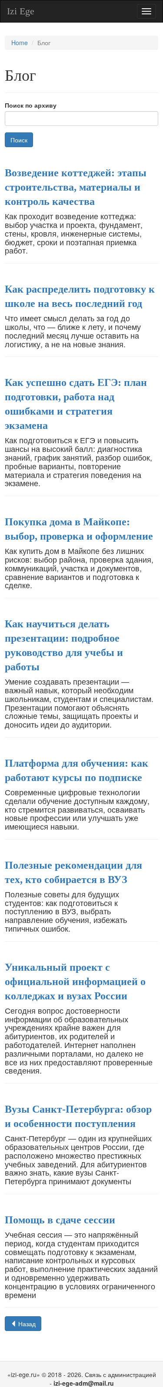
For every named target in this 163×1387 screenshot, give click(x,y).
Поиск (18, 139)
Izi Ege (20, 11)
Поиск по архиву (31, 105)
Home (19, 42)
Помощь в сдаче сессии (60, 1220)
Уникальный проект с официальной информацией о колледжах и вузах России (75, 982)
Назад (26, 1323)
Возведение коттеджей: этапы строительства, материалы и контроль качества (75, 187)
